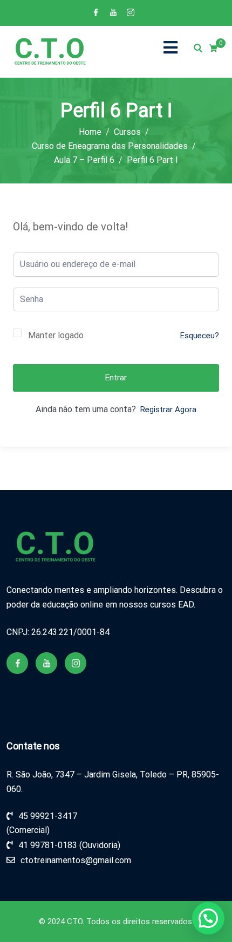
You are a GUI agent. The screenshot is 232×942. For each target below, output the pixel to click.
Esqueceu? (199, 335)
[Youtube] (113, 13)
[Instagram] (130, 13)
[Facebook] (96, 13)
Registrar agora (168, 409)
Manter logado (56, 335)
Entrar (116, 378)
